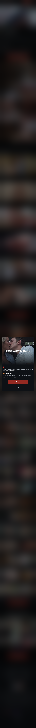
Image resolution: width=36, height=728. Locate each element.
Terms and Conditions (10, 370)
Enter (18, 382)
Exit (18, 387)
